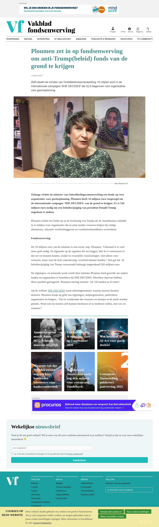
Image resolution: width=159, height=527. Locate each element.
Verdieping (43, 38)
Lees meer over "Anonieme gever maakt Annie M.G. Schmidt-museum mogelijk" (46, 334)
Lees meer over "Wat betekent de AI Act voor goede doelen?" (112, 334)
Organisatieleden (62, 494)
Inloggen (113, 32)
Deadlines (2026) (87, 494)
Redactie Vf (123, 183)
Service (84, 479)
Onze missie (36, 498)
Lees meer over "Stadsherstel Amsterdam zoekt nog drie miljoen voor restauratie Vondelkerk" (79, 371)
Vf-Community (145, 38)
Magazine (81, 38)
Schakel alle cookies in (111, 511)
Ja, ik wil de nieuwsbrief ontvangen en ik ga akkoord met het (48, 453)
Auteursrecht (36, 506)
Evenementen (86, 487)
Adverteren (35, 494)
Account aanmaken (63, 487)
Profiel (123, 32)
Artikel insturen (87, 483)
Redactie (34, 483)
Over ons (35, 479)
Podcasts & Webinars (103, 38)
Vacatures (126, 38)
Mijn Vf (59, 479)
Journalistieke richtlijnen (40, 502)
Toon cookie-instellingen (138, 511)
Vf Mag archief (62, 38)
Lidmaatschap (61, 498)
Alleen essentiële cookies (112, 516)
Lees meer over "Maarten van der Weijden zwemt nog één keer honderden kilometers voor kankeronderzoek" (46, 371)
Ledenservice (61, 491)
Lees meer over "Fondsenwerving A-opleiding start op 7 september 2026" (79, 334)
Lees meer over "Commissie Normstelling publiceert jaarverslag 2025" (112, 371)
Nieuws (28, 38)
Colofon (34, 487)
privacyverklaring (42, 522)
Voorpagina (12, 38)
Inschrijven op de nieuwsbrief (121, 490)
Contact (34, 491)
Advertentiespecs (87, 491)
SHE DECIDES (56, 290)
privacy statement (75, 453)
